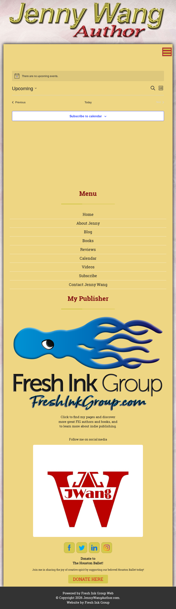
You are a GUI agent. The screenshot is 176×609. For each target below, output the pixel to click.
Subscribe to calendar (86, 116)
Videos (88, 266)
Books (88, 240)
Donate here (88, 579)
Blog (88, 231)
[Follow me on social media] (88, 491)
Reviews (88, 249)
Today (88, 102)
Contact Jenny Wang (88, 284)
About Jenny (88, 223)
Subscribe (88, 275)
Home (88, 214)
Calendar (88, 258)
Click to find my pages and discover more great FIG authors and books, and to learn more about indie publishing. (88, 421)
